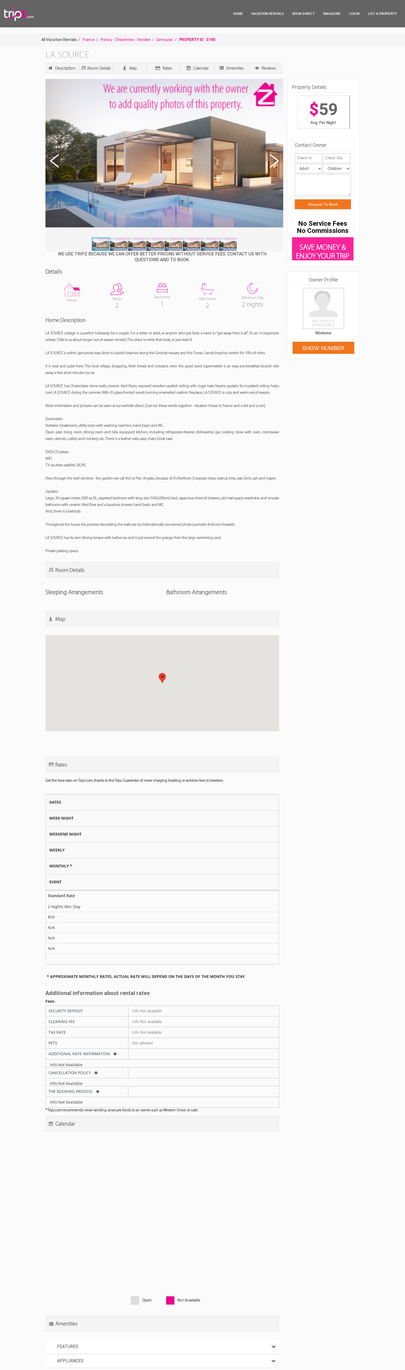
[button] (164, 158)
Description (64, 68)
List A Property (382, 13)
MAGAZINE (332, 13)
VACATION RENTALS (267, 13)
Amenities (234, 68)
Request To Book (323, 204)
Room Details (98, 68)
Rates (166, 68)
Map (132, 68)
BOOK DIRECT (303, 13)
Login (354, 13)
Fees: (50, 1001)
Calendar (200, 68)
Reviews (268, 68)
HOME (238, 13)
